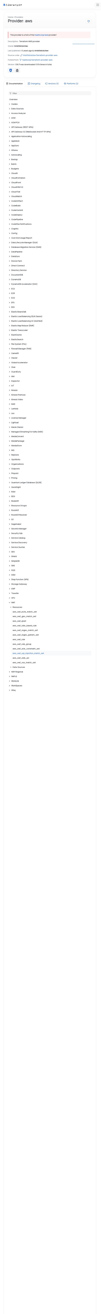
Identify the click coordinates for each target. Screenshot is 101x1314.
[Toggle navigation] (98, 5)
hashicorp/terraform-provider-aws (37, 60)
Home (10, 17)
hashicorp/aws (41, 35)
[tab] (14, 83)
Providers (19, 17)
